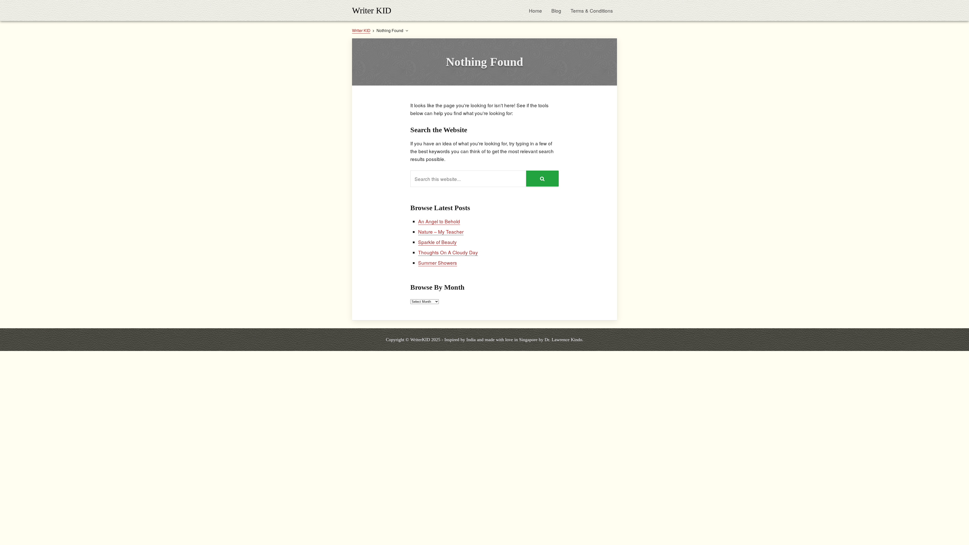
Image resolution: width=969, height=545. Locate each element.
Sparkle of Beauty (437, 241)
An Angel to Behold (439, 221)
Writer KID (371, 10)
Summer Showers (437, 262)
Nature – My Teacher (441, 231)
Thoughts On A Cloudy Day (448, 252)
